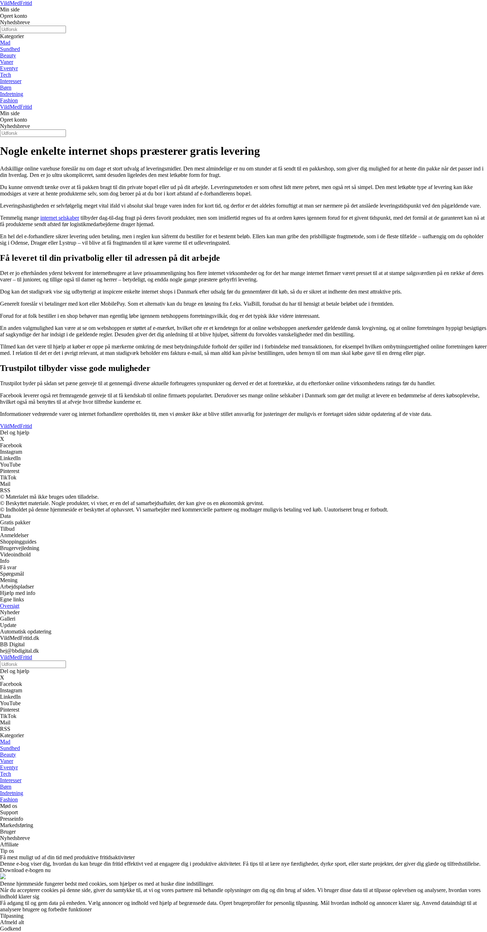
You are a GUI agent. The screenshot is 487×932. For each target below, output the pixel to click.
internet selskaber (59, 218)
